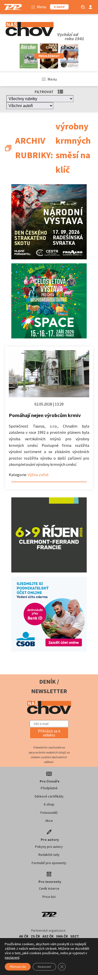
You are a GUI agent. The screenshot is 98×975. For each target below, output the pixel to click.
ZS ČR (35, 936)
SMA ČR (62, 936)
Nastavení (44, 966)
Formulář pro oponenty (49, 863)
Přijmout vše (18, 966)
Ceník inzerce (49, 888)
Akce (49, 820)
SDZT (74, 936)
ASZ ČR (48, 936)
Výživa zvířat (38, 474)
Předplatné (49, 788)
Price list (49, 896)
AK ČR (23, 936)
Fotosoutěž (49, 812)
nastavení (12, 957)
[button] (49, 733)
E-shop (49, 804)
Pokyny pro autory (49, 846)
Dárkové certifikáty (49, 796)
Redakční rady (49, 854)
